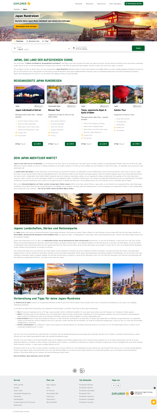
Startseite (17, 9)
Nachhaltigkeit (18, 399)
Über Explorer (51, 385)
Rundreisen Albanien (86, 385)
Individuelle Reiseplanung (22, 393)
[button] (69, 48)
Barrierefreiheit (52, 402)
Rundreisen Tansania (86, 402)
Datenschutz (51, 399)
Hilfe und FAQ (18, 385)
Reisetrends (18, 405)
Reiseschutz (101, 3)
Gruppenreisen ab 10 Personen (24, 402)
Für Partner (51, 390)
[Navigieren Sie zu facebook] (114, 385)
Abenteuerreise (34, 41)
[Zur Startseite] (23, 3)
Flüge (46, 41)
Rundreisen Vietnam (86, 387)
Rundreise (19, 41)
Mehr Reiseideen (115, 3)
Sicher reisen (18, 390)
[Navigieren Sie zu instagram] (118, 385)
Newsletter (17, 396)
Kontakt (16, 387)
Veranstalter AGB (52, 393)
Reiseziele (78, 3)
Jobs (48, 387)
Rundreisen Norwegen (86, 390)
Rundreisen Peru (85, 393)
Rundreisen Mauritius (86, 396)
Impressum (50, 396)
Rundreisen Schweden (86, 399)
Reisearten (89, 3)
